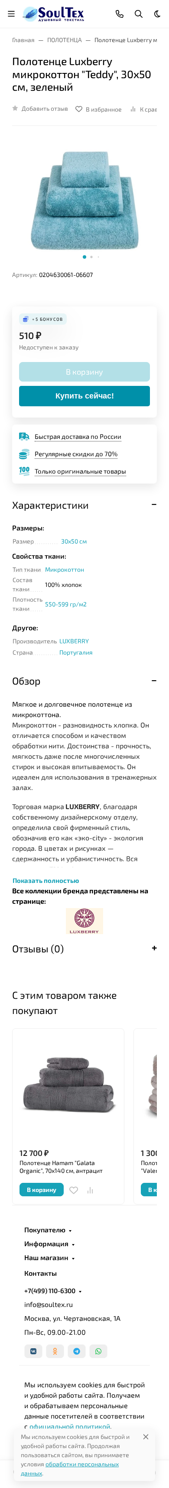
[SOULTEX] (54, 12)
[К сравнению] (90, 1190)
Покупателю (44, 1229)
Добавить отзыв (45, 108)
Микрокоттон (64, 569)
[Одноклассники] (55, 1351)
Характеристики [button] (50, 505)
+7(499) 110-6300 (49, 1290)
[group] (84, 201)
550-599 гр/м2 (66, 604)
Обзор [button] (26, 681)
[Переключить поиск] (138, 14)
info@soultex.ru (48, 1304)
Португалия (76, 652)
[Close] (145, 1436)
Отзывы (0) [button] (38, 948)
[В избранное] (73, 1190)
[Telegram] (77, 1351)
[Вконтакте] (33, 1351)
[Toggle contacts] (119, 14)
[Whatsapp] (98, 1351)
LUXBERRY (74, 641)
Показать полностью (46, 880)
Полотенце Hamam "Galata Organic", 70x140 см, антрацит (61, 1166)
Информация (46, 1243)
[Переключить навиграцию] (11, 14)
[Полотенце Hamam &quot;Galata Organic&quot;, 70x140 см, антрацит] (68, 1084)
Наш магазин (46, 1257)
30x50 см (74, 541)
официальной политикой (69, 1426)
